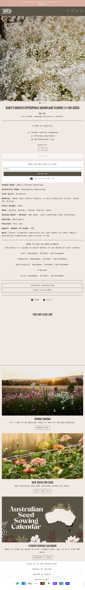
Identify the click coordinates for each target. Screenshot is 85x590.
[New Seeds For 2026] (42, 456)
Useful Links (42, 579)
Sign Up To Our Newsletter (42, 564)
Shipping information (42, 285)
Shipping (38, 116)
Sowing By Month (42, 574)
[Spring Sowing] (42, 393)
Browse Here (42, 427)
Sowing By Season (42, 569)
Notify (28, 346)
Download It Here (42, 557)
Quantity (42, 145)
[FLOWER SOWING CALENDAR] (42, 519)
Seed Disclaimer (42, 290)
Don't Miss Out (42, 491)
